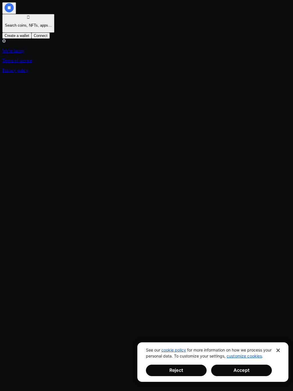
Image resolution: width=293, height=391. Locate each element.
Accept (241, 370)
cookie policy (173, 349)
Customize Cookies (244, 356)
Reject (176, 370)
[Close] (278, 350)
